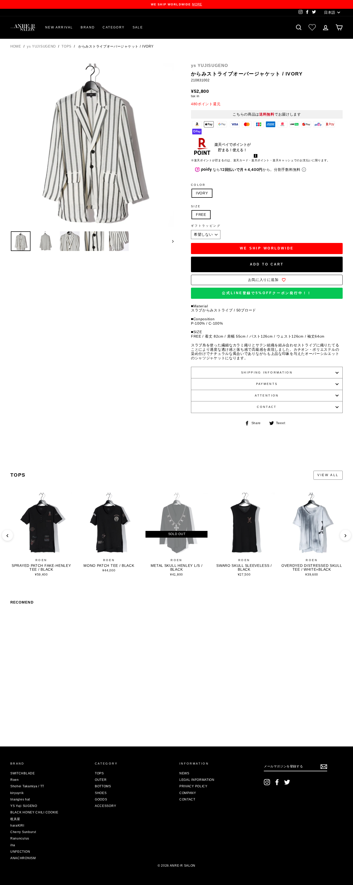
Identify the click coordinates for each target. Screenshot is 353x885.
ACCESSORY (105, 806)
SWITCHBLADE (22, 773)
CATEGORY (114, 27)
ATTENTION (267, 395)
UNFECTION (20, 851)
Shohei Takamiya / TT (27, 786)
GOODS (101, 799)
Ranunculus (19, 838)
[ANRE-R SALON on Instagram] (267, 782)
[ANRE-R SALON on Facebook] (277, 782)
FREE (201, 214)
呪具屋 (15, 819)
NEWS (184, 773)
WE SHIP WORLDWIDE (267, 248)
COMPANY (187, 793)
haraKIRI (17, 825)
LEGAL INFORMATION (196, 780)
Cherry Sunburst (23, 832)
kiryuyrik (17, 793)
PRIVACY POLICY (193, 786)
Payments (267, 383)
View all (328, 475)
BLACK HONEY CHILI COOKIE (34, 812)
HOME (15, 46)
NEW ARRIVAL (59, 27)
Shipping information (267, 372)
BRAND (88, 27)
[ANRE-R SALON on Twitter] (287, 782)
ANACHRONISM (23, 858)
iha (12, 845)
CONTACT (267, 406)
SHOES (101, 793)
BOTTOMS (103, 786)
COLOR (198, 184)
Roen (41, 560)
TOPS (67, 46)
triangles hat (20, 799)
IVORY (202, 193)
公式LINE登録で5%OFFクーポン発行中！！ (267, 293)
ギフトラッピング (206, 225)
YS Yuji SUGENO (23, 806)
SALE (138, 27)
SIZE (196, 206)
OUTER (101, 780)
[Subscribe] (323, 767)
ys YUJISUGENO (42, 46)
